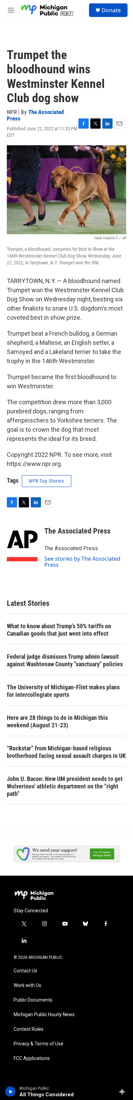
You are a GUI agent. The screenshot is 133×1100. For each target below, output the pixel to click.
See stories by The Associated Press (82, 561)
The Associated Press (35, 115)
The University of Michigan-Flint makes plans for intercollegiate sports (63, 691)
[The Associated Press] (22, 541)
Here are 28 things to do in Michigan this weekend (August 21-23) (57, 721)
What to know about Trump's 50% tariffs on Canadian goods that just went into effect (59, 629)
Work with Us (27, 985)
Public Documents (33, 1000)
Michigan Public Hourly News (44, 1014)
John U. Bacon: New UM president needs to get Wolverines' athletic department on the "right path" (65, 786)
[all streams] (124, 1091)
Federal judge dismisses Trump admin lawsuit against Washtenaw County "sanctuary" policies (65, 660)
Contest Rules (29, 1029)
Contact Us (25, 970)
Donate (111, 10)
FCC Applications (32, 1058)
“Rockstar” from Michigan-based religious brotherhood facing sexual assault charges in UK (66, 752)
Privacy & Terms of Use (38, 1043)
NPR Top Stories (46, 481)
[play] (10, 1091)
